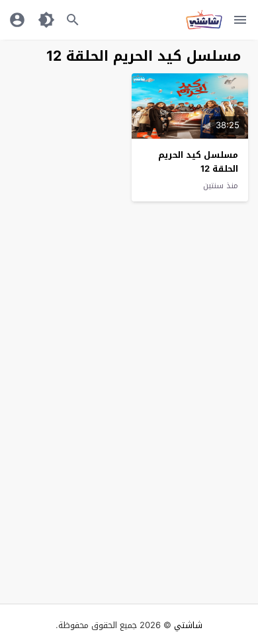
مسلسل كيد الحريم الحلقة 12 (198, 162)
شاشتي (188, 625)
